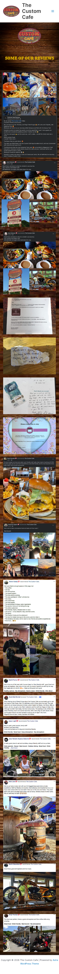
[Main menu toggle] (53, 11)
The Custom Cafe (31, 11)
